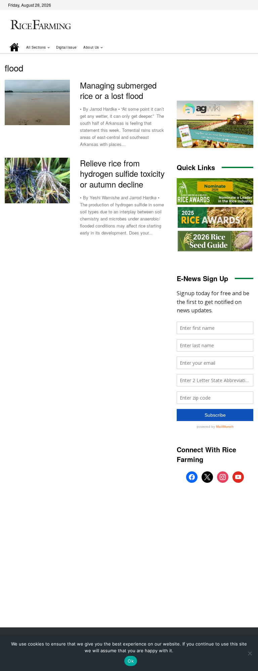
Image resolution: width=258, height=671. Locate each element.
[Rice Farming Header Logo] (40, 25)
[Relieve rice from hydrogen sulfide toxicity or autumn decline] (37, 180)
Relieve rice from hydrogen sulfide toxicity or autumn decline (122, 173)
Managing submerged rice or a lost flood (118, 90)
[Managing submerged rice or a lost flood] (37, 102)
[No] (249, 653)
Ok (131, 661)
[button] (239, 47)
